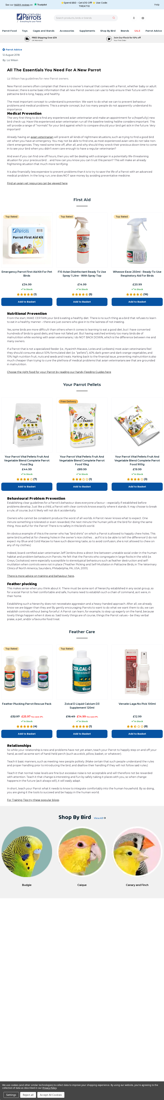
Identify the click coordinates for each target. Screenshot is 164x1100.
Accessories (67, 30)
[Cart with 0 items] (143, 19)
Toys (25, 30)
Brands (125, 30)
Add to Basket (27, 733)
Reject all (28, 1095)
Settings (11, 1095)
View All (98, 818)
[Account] (134, 19)
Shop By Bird (107, 30)
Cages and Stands (43, 30)
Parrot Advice (154, 30)
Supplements (87, 30)
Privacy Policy (49, 1087)
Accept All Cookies (51, 1095)
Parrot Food (9, 30)
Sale (137, 30)
